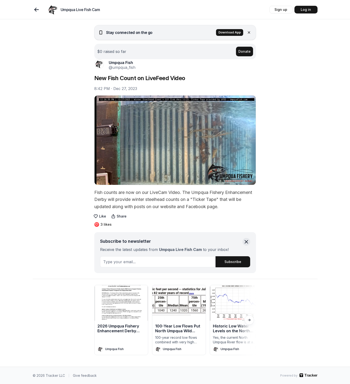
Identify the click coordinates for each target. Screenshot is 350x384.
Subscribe (232, 262)
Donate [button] (244, 51)
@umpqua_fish (122, 67)
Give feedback (85, 375)
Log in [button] (306, 9)
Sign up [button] (280, 9)
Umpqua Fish (121, 62)
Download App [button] (229, 32)
